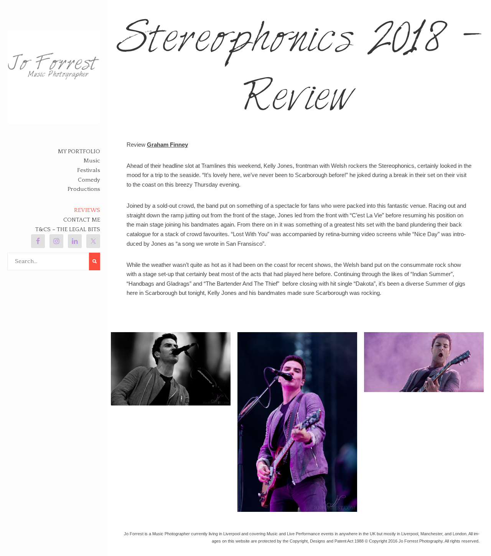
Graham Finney (167, 144)
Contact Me (81, 220)
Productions (84, 189)
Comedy (89, 180)
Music (92, 160)
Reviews (87, 210)
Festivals (88, 170)
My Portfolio (79, 151)
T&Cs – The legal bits (67, 229)
